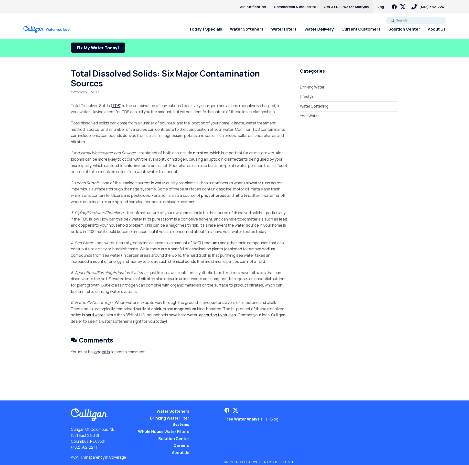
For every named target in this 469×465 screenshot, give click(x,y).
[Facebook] (394, 6)
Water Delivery (319, 29)
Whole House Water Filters (163, 431)
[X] (402, 6)
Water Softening (314, 106)
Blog (380, 6)
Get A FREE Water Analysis (346, 6)
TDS (116, 105)
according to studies (217, 315)
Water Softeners (246, 29)
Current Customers (361, 29)
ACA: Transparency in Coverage (98, 457)
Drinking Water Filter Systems (169, 421)
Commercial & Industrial (295, 6)
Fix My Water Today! (98, 48)
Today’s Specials (205, 29)
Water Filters (284, 29)
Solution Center (404, 29)
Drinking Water (312, 87)
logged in (102, 351)
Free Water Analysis (243, 419)
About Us (437, 29)
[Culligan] (47, 29)
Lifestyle (307, 96)
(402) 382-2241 (84, 447)
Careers (181, 445)
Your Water (309, 116)
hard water (95, 315)
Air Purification (253, 6)
